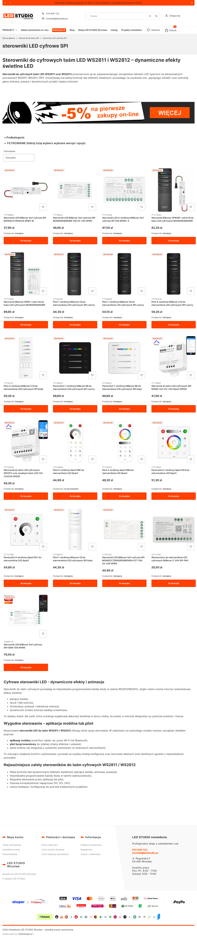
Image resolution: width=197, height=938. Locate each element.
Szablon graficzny (17, 934)
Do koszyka (25, 240)
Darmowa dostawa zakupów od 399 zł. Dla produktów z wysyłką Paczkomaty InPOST (98, 2)
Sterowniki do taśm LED (29, 38)
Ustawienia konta (11, 849)
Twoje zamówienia (11, 845)
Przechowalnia (9, 854)
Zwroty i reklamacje (90, 854)
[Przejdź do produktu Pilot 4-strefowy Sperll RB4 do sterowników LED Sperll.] (124, 442)
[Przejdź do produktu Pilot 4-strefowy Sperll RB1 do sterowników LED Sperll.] (75, 442)
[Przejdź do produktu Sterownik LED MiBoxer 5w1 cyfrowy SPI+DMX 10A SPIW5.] (26, 616)
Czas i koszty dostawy (53, 849)
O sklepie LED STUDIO (13, 878)
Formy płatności (49, 845)
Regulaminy (86, 849)
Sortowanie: (10, 151)
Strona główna (8, 38)
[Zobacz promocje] (98, 112)
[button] (191, 2)
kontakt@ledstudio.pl (57, 18)
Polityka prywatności (91, 845)
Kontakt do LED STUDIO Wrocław (19, 874)
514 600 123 (52, 13)
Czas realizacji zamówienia (55, 854)
